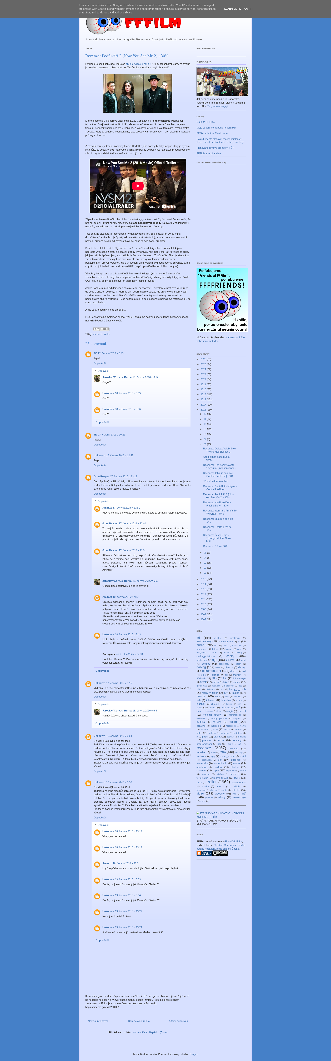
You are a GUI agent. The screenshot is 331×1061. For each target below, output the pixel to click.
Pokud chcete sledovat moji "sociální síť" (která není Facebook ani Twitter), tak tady (220, 140)
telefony (220, 774)
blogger (229, 649)
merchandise (235, 715)
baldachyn (237, 645)
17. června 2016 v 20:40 (132, 523)
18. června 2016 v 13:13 (128, 831)
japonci (200, 703)
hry (226, 693)
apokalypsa (226, 641)
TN (95, 434)
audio (200, 645)
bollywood (201, 653)
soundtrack (220, 763)
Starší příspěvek (178, 1020)
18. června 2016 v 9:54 (119, 735)
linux (199, 711)
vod (234, 794)
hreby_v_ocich (237, 689)
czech (238, 664)
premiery (237, 740)
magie (229, 711)
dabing (201, 667)
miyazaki (201, 718)
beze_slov (202, 649)
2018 (203, 399)
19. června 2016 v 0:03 (128, 879)
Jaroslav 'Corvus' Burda (117, 377)
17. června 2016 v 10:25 (111, 434)
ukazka (213, 790)
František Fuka (233, 841)
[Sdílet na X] (101, 329)
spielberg (202, 767)
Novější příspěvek (98, 1020)
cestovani (202, 660)
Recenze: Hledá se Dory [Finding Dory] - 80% (217, 504)
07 (205, 439)
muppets (237, 718)
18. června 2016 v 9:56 (128, 409)
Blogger (193, 1054)
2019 (203, 394)
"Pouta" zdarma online (215, 481)
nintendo (205, 729)
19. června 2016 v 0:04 (128, 895)
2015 (203, 579)
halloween (229, 686)
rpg (213, 756)
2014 (203, 584)
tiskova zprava (220, 778)
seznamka (207, 760)
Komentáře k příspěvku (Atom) (150, 1032)
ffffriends (201, 678)
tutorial (220, 786)
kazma (229, 704)
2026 (203, 359)
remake (201, 752)
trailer (107, 334)
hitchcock (210, 689)
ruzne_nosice (227, 756)
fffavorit (237, 675)
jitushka (215, 704)
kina (239, 704)
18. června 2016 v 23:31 (126, 863)
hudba (235, 692)
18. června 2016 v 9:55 (128, 393)
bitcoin (215, 649)
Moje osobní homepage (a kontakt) (216, 127)
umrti (224, 790)
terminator (202, 778)
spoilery (218, 767)
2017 (203, 404)
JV (95, 353)
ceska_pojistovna (206, 656)
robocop (239, 752)
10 (205, 424)
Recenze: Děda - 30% (215, 546)
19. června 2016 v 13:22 (128, 911)
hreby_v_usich (210, 692)
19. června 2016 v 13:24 (128, 927)
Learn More (232, 8)
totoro (199, 782)
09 (205, 429)
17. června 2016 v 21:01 (132, 550)
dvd (244, 671)
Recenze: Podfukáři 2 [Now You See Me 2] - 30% (218, 496)
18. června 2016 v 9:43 (128, 634)
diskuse (229, 667)
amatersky (235, 638)
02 (205, 567)
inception (238, 696)
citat (243, 660)
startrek (235, 767)
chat (217, 696)
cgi (214, 660)
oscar (227, 729)
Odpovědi (103, 370)
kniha (199, 707)
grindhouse (202, 686)
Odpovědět (100, 363)
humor (201, 696)
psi (219, 744)
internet (210, 700)
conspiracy (224, 664)
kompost (213, 707)
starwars (201, 770)
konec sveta (226, 707)
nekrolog (216, 726)
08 (205, 434)
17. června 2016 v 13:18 (123, 476)
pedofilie (237, 733)
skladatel (235, 759)
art (239, 641)
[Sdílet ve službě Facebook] (104, 329)
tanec (243, 770)
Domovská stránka (139, 1020)
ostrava (238, 729)
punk (230, 744)
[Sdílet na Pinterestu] (107, 329)
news (243, 726)
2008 (203, 614)
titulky (237, 778)
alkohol (217, 638)
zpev (202, 801)
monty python (219, 718)
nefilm (233, 722)
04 (205, 557)
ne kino (217, 721)
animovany (204, 641)
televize (234, 774)
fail (226, 675)
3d (198, 637)
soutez (236, 763)
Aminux (107, 507)
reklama (233, 748)
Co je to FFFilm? (206, 121)
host (222, 689)
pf (197, 737)
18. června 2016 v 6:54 (145, 377)
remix (213, 752)
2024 (203, 369)
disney (242, 667)
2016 (203, 409)
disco (217, 667)
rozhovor (201, 756)
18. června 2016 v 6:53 (145, 580)
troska (205, 786)
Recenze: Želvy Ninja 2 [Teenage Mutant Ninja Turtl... (217, 538)
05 (205, 552)
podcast (230, 737)
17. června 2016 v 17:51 (126, 507)
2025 (203, 364)
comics (206, 663)
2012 (203, 594)
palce (199, 733)
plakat (217, 736)
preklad (221, 740)
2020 (203, 389)
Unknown (108, 393)
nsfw (215, 729)
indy (199, 700)
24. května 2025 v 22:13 (129, 654)
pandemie (211, 733)
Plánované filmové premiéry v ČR (215, 147)
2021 (203, 384)
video (200, 793)
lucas (219, 711)
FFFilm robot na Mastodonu (212, 133)
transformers (239, 782)
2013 (203, 589)
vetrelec (236, 790)
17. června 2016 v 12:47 (119, 455)
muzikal (201, 721)
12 (205, 413)
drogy (233, 671)
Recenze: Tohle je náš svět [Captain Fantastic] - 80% (218, 474)
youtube (209, 797)
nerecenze (231, 726)
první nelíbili (138, 63)
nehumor (201, 726)
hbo (240, 686)
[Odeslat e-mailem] (94, 329)
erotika (215, 675)
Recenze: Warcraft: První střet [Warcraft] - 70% (220, 512)
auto (216, 645)
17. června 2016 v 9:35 (110, 353)
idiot (227, 696)
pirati (205, 736)
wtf (244, 793)
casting (238, 653)
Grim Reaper (101, 476)
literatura (209, 711)
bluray (239, 649)
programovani (204, 744)
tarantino (206, 774)
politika (242, 736)
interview (226, 700)
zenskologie (239, 797)
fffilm (214, 678)
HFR (199, 689)
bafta (225, 645)
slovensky (202, 763)
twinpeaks (201, 790)
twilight (236, 786)
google (236, 682)
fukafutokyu (239, 678)
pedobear (224, 733)
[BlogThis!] (98, 329)
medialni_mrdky (212, 714)
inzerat (239, 700)
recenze (97, 334)
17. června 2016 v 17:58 (119, 682)
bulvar (226, 653)
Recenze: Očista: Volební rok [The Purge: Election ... (219, 450)
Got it (248, 8)
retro (222, 752)
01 (205, 572)
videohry (220, 793)
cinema (230, 659)
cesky (230, 656)
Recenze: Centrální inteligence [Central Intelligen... (220, 488)
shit (220, 759)
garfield (215, 682)
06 (205, 444)
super (216, 770)
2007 (203, 619)
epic (203, 675)
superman (231, 771)
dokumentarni (211, 671)
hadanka (216, 686)
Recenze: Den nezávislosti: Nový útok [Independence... (220, 466)
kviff (238, 707)
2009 (203, 609)
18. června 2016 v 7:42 (125, 596)
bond (214, 652)
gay (225, 681)
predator (207, 740)
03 (205, 562)
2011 (203, 599)
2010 (203, 604)
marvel (242, 711)
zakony (221, 797)
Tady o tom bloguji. (217, 106)
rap (239, 744)
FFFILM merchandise (209, 153)
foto (225, 678)
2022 (203, 379)
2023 (203, 374)
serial (243, 756)
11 (205, 419)
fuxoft (203, 681)
